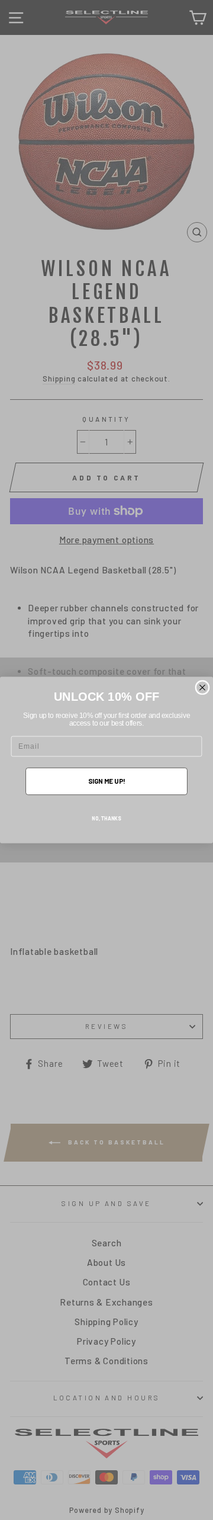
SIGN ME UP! (106, 781)
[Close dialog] (202, 687)
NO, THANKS (106, 818)
